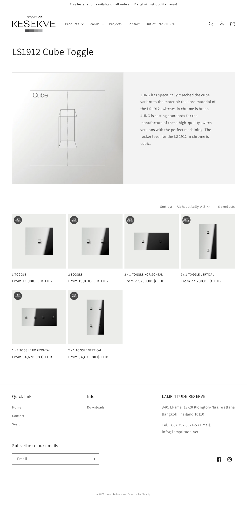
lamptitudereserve (116, 494)
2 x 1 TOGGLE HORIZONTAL (143, 275)
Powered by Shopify (139, 494)
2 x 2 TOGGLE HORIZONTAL (31, 350)
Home (16, 407)
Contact (18, 416)
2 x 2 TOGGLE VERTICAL (85, 350)
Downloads (96, 407)
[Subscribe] (93, 459)
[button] (74, 24)
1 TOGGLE (19, 275)
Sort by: (166, 206)
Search (17, 424)
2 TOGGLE (75, 275)
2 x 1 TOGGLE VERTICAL (197, 275)
